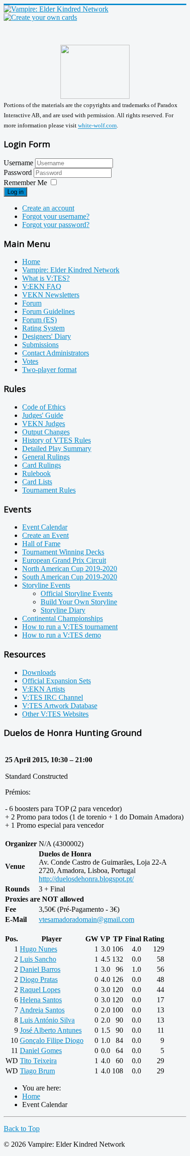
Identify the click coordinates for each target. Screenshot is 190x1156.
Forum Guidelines (48, 311)
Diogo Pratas (39, 979)
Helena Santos (41, 1000)
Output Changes (46, 432)
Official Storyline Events (77, 593)
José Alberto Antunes (51, 1030)
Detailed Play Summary (56, 448)
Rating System (43, 328)
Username (18, 163)
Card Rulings (41, 465)
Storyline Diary (63, 610)
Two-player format (49, 369)
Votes (30, 361)
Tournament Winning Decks (63, 552)
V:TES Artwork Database (59, 706)
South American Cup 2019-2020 (69, 577)
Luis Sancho (38, 959)
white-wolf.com (97, 125)
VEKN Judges (43, 423)
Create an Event (45, 535)
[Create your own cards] (40, 17)
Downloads (39, 672)
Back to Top (22, 1128)
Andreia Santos (42, 1010)
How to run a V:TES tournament (70, 627)
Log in (15, 191)
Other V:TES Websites (55, 714)
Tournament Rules (49, 490)
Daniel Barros (40, 969)
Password (19, 172)
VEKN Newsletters (50, 295)
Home (31, 261)
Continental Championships (62, 618)
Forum (32, 303)
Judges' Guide (42, 415)
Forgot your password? (55, 225)
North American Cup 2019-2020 (69, 568)
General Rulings (46, 457)
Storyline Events (46, 585)
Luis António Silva (47, 1020)
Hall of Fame (41, 544)
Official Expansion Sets (56, 681)
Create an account (48, 208)
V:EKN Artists (43, 689)
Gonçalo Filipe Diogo (51, 1040)
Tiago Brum (37, 1071)
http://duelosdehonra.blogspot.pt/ (86, 879)
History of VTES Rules (56, 440)
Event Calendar (44, 527)
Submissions (40, 345)
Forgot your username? (55, 216)
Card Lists (37, 482)
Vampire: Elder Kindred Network (70, 270)
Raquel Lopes (40, 989)
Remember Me (25, 183)
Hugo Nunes (38, 949)
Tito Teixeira (38, 1061)
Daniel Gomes (41, 1050)
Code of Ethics (43, 407)
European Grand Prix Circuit (64, 560)
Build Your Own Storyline (79, 602)
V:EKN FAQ (41, 286)
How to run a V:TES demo (61, 635)
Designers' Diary (46, 336)
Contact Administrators (55, 353)
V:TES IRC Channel (52, 697)
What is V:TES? (46, 278)
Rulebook (36, 473)
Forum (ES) (39, 320)
